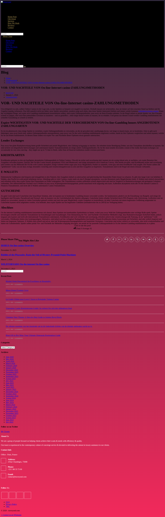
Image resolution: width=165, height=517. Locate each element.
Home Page (10, 40)
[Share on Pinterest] (125, 239)
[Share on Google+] (119, 239)
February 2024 (11, 407)
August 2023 (11, 418)
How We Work (11, 47)
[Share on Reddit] (149, 239)
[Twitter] (4, 495)
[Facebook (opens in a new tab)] (6, 8)
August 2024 (11, 398)
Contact (9, 51)
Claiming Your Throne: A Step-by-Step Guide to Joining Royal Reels (34, 317)
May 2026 (10, 359)
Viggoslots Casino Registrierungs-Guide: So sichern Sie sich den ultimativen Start (39, 308)
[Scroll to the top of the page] (1, 513)
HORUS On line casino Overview (17, 245)
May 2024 (10, 402)
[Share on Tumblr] (155, 239)
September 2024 (12, 396)
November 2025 (12, 372)
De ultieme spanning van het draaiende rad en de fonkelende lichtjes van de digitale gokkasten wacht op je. (49, 326)
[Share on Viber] (137, 239)
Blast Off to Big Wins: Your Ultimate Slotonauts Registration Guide (33, 335)
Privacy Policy (11, 504)
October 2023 (11, 415)
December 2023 (12, 411)
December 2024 (12, 392)
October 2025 (11, 374)
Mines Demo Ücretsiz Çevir (17, 290)
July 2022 (9, 422)
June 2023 (10, 420)
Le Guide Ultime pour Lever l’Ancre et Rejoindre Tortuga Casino (32, 299)
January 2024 (11, 409)
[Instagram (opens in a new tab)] (6, 10)
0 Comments (19, 284)
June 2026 (10, 357)
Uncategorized (11, 97)
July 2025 (9, 381)
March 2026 (10, 363)
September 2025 (12, 376)
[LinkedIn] (27, 495)
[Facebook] (12, 495)
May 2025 (10, 385)
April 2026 (10, 361)
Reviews (9, 49)
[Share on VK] (143, 239)
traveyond (9, 93)
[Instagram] (20, 495)
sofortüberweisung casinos (148, 111)
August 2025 (11, 379)
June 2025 (10, 383)
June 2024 (10, 400)
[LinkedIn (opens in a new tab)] (6, 13)
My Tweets (5, 432)
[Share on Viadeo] (161, 239)
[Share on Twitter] (107, 239)
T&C (8, 506)
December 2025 (12, 370)
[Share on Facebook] (113, 239)
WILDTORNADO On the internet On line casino (25, 264)
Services (9, 45)
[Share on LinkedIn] (131, 239)
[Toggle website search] (8, 30)
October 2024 (11, 394)
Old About (10, 43)
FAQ (8, 502)
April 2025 (10, 387)
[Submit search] (25, 66)
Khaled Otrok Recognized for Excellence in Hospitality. (28, 281)
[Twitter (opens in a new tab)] (6, 6)
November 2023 (12, 413)
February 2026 (11, 366)
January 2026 (11, 368)
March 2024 (10, 405)
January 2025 (11, 389)
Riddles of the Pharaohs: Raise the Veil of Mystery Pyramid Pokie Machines (38, 254)
